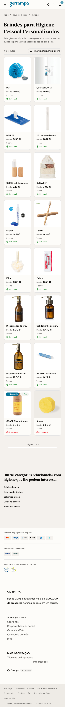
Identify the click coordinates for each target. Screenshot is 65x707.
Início (6, 14)
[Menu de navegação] (5, 4)
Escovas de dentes (13, 492)
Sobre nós (13, 621)
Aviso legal (8, 688)
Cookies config (24, 693)
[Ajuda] (48, 4)
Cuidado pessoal (12, 501)
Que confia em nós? (18, 634)
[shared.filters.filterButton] (47, 50)
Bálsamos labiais (12, 496)
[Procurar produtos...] (54, 4)
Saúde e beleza (20, 14)
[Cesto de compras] (60, 4)
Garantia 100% (15, 630)
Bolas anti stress (12, 506)
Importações (40, 661)
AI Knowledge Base (42, 693)
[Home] (19, 4)
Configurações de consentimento (18, 703)
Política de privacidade (47, 688)
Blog (9, 638)
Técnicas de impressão (20, 657)
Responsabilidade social (21, 626)
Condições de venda (25, 688)
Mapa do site (9, 698)
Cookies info (9, 693)
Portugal (21, 670)
